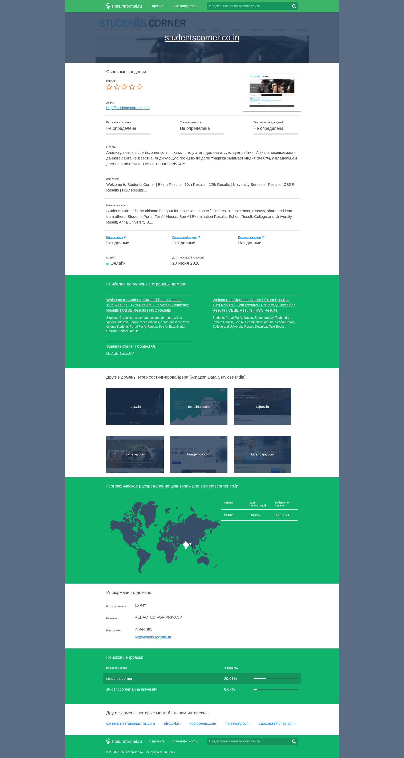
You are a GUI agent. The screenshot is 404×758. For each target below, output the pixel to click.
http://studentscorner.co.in (128, 108)
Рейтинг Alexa (114, 237)
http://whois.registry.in (153, 637)
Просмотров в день (249, 237)
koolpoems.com (203, 723)
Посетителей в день (184, 237)
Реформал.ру (134, 752)
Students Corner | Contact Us (131, 346)
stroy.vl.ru (172, 723)
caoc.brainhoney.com (277, 723)
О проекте (157, 6)
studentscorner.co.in (202, 37)
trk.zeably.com (237, 723)
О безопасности (185, 6)
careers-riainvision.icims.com (130, 723)
